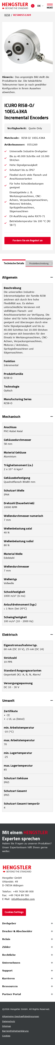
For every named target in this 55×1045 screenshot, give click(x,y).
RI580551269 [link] (22, 15)
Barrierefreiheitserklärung (15, 1031)
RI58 (7, 15)
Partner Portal (11, 994)
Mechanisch (11, 416)
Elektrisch (10, 634)
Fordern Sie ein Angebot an (28, 240)
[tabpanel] (27, 544)
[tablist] (27, 265)
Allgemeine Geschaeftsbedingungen (20, 1016)
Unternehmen (11, 962)
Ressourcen (10, 986)
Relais (6, 939)
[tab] (14, 263)
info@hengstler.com (23, 899)
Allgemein (9, 277)
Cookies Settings (14, 912)
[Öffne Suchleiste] (32, 6)
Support (7, 970)
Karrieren (8, 978)
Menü (50, 7)
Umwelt (8, 700)
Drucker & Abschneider (17, 931)
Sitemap (6, 1026)
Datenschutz (8, 1021)
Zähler (6, 947)
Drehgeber (9, 923)
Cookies (6, 1036)
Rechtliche (9, 955)
